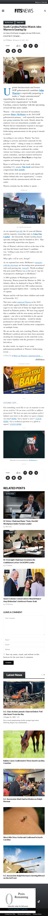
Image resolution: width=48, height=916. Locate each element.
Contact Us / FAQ (10, 914)
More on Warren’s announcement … (28, 355)
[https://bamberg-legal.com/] (24, 393)
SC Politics (9, 22)
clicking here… (33, 460)
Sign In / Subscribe (42, 2)
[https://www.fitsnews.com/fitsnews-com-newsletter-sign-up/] (24, 444)
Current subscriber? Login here (18, 909)
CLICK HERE (15, 424)
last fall (19, 231)
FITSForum (9, 604)
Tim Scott (26, 166)
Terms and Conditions (24, 914)
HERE (14, 418)
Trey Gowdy (19, 169)
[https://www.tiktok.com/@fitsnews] (39, 901)
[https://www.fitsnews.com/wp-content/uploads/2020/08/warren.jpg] (24, 208)
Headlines (20, 22)
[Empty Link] (42, 674)
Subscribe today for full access (18, 906)
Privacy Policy (37, 914)
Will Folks (8, 527)
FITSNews (9, 40)
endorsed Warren (24, 302)
